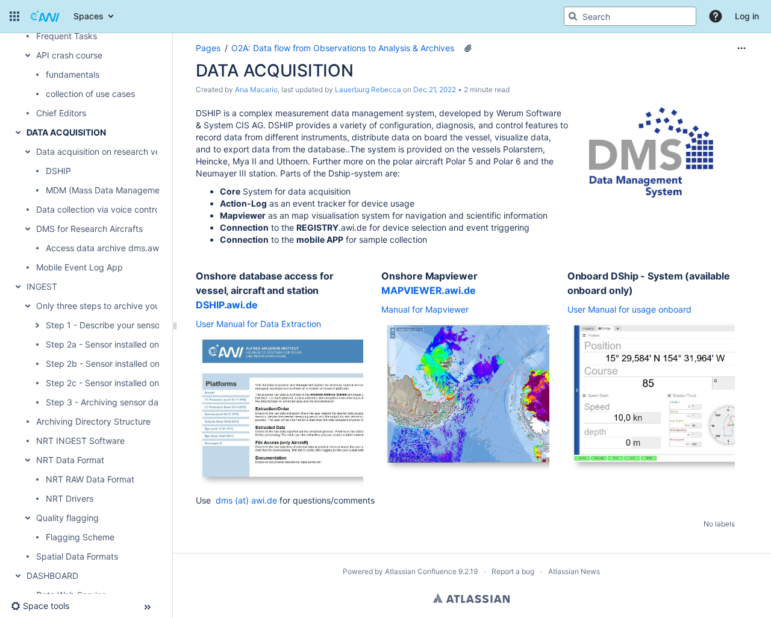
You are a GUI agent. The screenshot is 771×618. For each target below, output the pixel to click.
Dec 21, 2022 (434, 89)
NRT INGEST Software (80, 440)
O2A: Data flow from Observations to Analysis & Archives (342, 48)
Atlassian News (574, 571)
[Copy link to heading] (261, 305)
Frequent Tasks (66, 36)
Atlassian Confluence (421, 571)
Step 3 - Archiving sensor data (106, 402)
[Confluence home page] (45, 16)
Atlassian (471, 598)
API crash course (69, 55)
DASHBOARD (52, 575)
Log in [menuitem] (747, 16)
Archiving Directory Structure (93, 421)
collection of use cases (90, 94)
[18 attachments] (468, 48)
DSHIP (58, 171)
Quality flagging (67, 518)
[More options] (741, 48)
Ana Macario (256, 89)
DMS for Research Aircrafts (89, 228)
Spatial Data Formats (77, 556)
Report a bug (513, 571)
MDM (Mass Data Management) (108, 190)
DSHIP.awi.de (227, 305)
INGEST (42, 286)
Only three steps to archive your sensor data (123, 306)
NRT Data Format (70, 460)
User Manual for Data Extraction (258, 324)
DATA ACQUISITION (66, 132)
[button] (14, 16)
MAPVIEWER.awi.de (428, 290)
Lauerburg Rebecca (368, 89)
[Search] (573, 16)
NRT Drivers (69, 498)
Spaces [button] (88, 16)
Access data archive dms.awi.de (109, 248)
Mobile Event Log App (79, 267)
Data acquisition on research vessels (107, 151)
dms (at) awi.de (246, 500)
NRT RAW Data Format (90, 479)
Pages (208, 48)
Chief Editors (61, 113)
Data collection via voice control (98, 209)
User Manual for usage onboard (629, 309)
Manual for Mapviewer (425, 309)
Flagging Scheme (80, 537)
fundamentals (72, 74)
